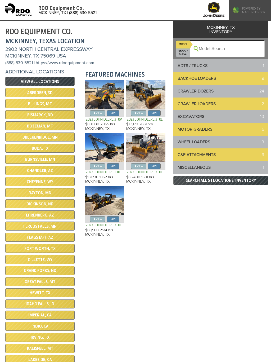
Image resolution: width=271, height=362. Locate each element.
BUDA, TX (40, 148)
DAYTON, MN (40, 193)
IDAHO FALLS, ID (40, 304)
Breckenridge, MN (40, 137)
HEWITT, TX (40, 293)
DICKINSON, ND (39, 204)
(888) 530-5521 (19, 62)
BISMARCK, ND (40, 115)
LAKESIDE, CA (40, 359)
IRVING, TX (40, 337)
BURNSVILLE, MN (40, 159)
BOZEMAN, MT (40, 126)
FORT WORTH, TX (40, 248)
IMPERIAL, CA (40, 315)
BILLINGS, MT (40, 104)
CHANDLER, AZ (40, 171)
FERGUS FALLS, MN (40, 226)
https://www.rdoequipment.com (65, 62)
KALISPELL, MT (40, 348)
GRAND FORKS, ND (40, 270)
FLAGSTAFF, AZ (40, 237)
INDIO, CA (39, 326)
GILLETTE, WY (40, 260)
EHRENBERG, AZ (40, 215)
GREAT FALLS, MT (40, 282)
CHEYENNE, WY (40, 182)
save (113, 113)
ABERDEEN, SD (40, 93)
